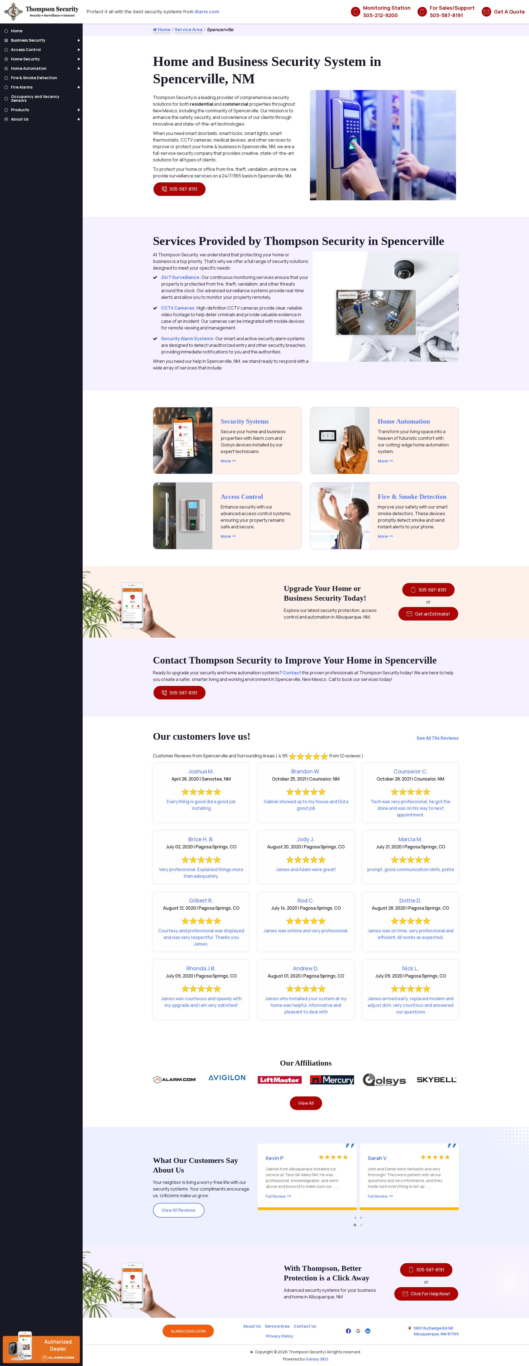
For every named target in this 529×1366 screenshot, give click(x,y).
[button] (355, 1225)
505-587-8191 (183, 189)
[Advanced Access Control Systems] (182, 516)
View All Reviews (179, 1210)
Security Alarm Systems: (188, 338)
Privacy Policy (279, 1336)
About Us (252, 1326)
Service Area (189, 29)
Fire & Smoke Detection (412, 496)
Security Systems (245, 421)
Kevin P (275, 1158)
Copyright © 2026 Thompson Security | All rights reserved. (308, 1351)
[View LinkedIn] (368, 1330)
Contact (292, 673)
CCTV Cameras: (179, 308)
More (226, 461)
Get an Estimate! (432, 614)
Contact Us (305, 1326)
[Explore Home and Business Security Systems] (182, 440)
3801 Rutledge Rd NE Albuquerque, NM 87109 (436, 1330)
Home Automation (404, 421)
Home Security (25, 59)
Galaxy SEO (317, 1359)
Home (164, 29)
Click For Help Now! (430, 1294)
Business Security (28, 40)
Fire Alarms (22, 87)
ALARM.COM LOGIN (188, 1331)
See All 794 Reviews (438, 738)
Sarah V (377, 1158)
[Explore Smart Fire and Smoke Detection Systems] (339, 516)
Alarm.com (207, 12)
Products (20, 109)
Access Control (242, 496)
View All (306, 1103)
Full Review (276, 1196)
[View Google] (358, 1330)
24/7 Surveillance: (181, 277)
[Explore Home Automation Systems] (339, 440)
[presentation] (355, 1217)
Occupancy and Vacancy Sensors (35, 98)
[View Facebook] (348, 1330)
